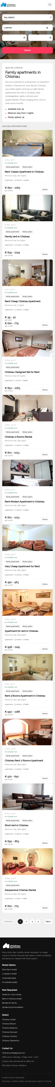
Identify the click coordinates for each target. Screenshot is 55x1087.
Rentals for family (9, 1003)
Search (27, 50)
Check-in (5, 33)
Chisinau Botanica (9, 1028)
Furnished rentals (9, 982)
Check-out (32, 33)
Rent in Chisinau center (12, 999)
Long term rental (9, 974)
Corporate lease (9, 978)
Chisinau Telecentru (10, 1041)
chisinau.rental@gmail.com (13, 1053)
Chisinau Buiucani (9, 1032)
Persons (5, 23)
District (5, 13)
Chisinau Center (9, 1019)
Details (45, 189)
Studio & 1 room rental (11, 994)
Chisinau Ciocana (9, 1036)
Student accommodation (12, 1007)
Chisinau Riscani (9, 1024)
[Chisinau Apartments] (8, 4)
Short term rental (9, 969)
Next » (48, 921)
